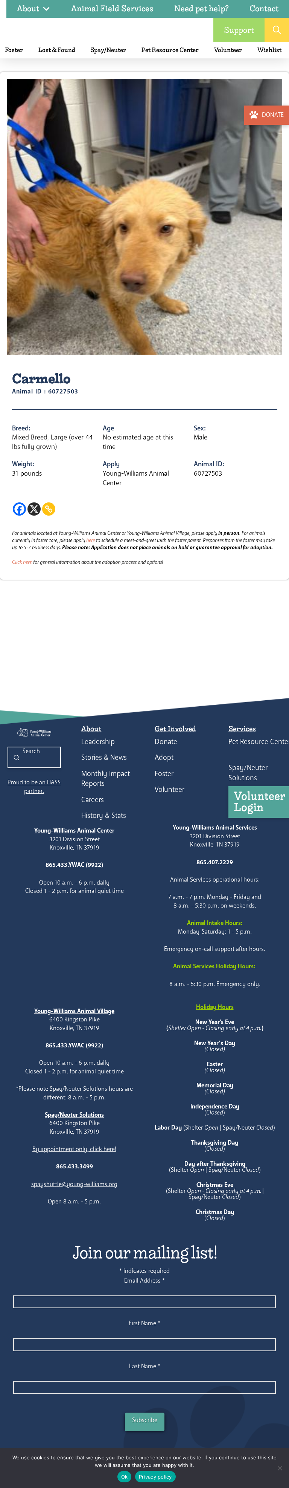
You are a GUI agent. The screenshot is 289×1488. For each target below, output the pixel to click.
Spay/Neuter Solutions (248, 772)
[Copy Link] (48, 509)
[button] (277, 30)
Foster (164, 773)
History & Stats (103, 815)
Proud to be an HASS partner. (34, 786)
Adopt (164, 757)
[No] (279, 1468)
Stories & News (104, 757)
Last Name (144, 1366)
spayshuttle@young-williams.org (74, 1184)
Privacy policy (155, 1477)
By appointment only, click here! (74, 1149)
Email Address (144, 1280)
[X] (34, 509)
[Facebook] (19, 509)
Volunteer (169, 789)
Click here (22, 562)
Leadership (98, 741)
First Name (144, 1323)
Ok (124, 1477)
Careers (92, 799)
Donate (166, 741)
